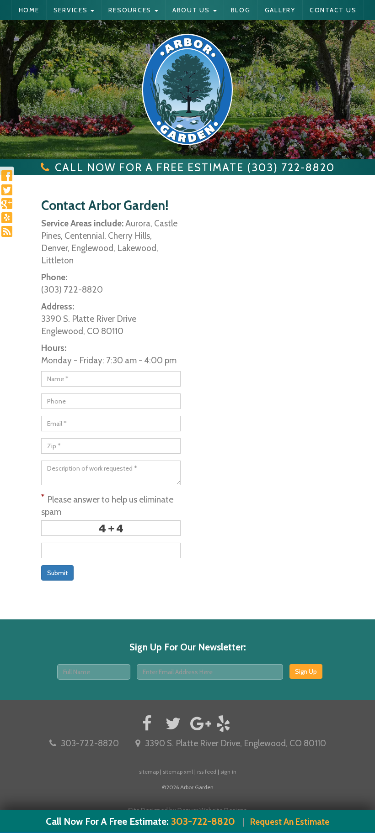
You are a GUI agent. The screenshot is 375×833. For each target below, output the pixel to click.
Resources (131, 10)
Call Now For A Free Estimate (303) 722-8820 (195, 167)
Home (29, 10)
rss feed (206, 771)
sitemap (149, 771)
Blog (241, 10)
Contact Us (333, 10)
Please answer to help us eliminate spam (107, 504)
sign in (228, 771)
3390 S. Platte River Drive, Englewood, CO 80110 (235, 743)
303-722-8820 (90, 743)
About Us (192, 10)
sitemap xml (178, 771)
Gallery (280, 10)
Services (72, 10)
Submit (57, 573)
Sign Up (306, 671)
